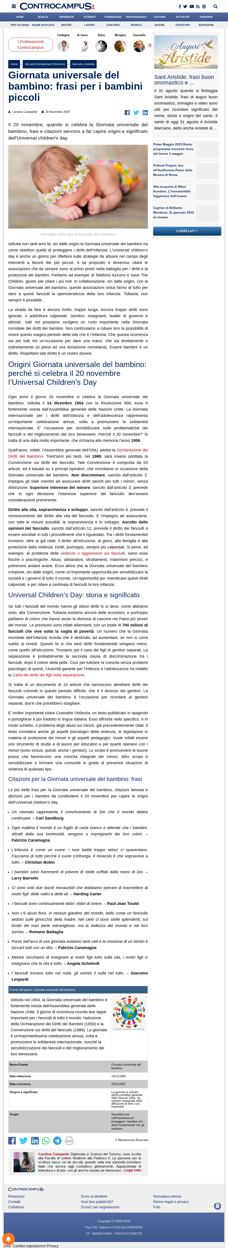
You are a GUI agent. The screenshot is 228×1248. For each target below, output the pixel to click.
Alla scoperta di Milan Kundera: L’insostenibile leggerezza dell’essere (172, 191)
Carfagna (63, 35)
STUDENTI (89, 17)
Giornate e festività (83, 64)
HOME (20, 17)
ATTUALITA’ (183, 17)
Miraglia (120, 35)
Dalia (101, 35)
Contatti (14, 1202)
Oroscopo (182, 25)
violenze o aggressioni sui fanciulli (93, 553)
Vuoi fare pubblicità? (97, 1202)
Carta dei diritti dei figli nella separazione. (49, 675)
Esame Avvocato (43, 25)
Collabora (16, 1207)
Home (14, 64)
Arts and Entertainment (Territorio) (45, 64)
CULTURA (159, 17)
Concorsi (113, 25)
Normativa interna (167, 1196)
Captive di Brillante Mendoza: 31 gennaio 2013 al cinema (173, 212)
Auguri (159, 25)
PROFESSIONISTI (136, 17)
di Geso (82, 35)
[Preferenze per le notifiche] (8, 1239)
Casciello (139, 35)
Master (66, 25)
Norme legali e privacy (171, 1202)
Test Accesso (19, 25)
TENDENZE (206, 17)
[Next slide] (149, 45)
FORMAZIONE (113, 17)
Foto (156, 1207)
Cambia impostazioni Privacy (35, 1246)
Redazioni (16, 1196)
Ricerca (136, 25)
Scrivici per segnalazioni (100, 1207)
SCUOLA (43, 17)
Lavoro (89, 25)
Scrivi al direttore (94, 1196)
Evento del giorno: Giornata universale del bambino (42, 989)
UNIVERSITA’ (66, 17)
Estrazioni (206, 25)
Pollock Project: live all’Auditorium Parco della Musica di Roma (172, 170)
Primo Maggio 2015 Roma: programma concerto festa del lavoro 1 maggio (173, 148)
